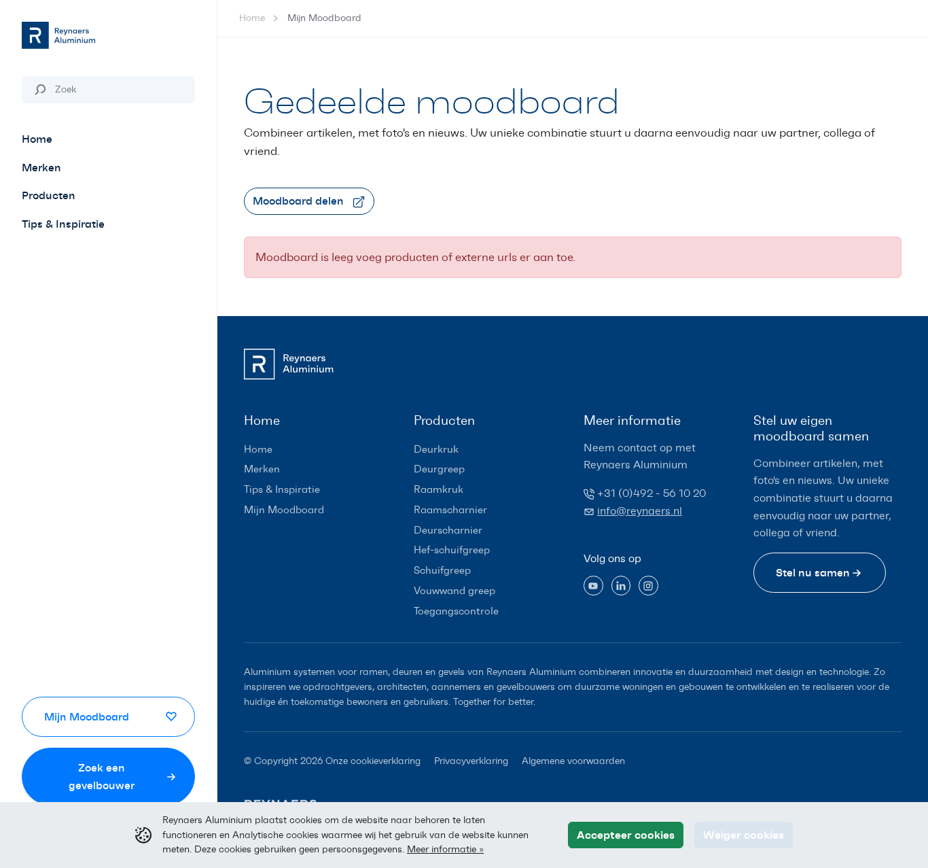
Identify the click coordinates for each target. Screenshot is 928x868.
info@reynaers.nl (639, 510)
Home (252, 18)
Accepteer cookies (626, 834)
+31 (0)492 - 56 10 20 (651, 493)
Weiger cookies (743, 834)
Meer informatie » (445, 849)
